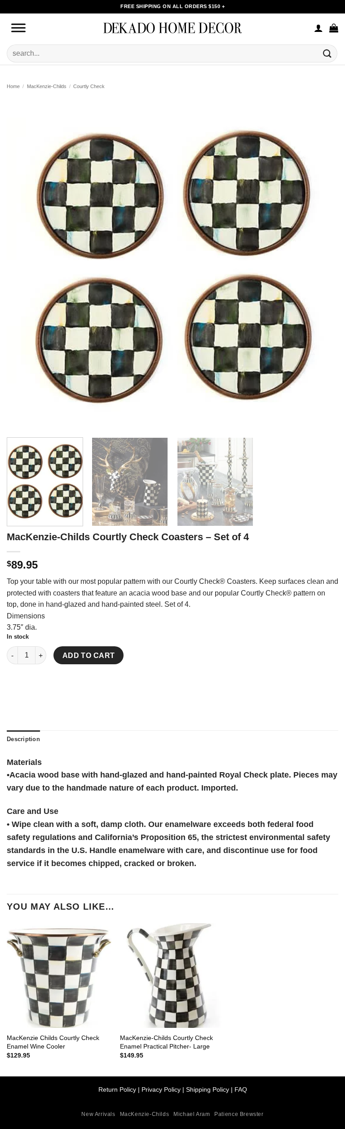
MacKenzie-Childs (46, 86)
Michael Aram (191, 1114)
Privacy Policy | (163, 1089)
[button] (333, 28)
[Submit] (327, 53)
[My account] (318, 28)
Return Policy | (120, 1089)
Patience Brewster (238, 1114)
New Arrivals (98, 1114)
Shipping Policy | (208, 1089)
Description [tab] (23, 739)
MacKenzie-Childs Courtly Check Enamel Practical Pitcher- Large (166, 1042)
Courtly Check (89, 86)
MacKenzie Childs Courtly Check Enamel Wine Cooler (53, 1042)
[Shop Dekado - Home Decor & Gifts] (172, 27)
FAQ (240, 1089)
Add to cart (88, 655)
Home (13, 86)
